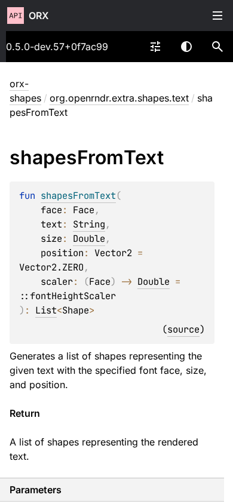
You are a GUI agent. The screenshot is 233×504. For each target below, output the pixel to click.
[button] (217, 46)
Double (89, 238)
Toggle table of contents (217, 15)
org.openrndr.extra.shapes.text (119, 98)
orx (39, 15)
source (183, 329)
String (89, 224)
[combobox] (155, 46)
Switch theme (186, 46)
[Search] (217, 46)
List (46, 310)
